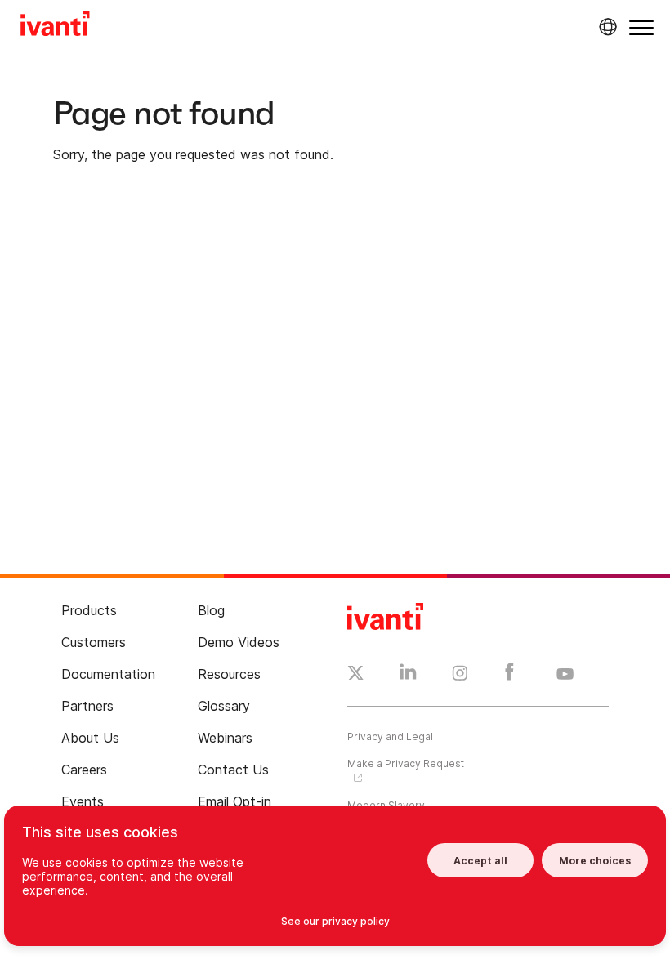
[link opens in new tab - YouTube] (565, 675)
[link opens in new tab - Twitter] (355, 675)
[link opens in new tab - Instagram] (460, 675)
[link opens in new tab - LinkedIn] (408, 675)
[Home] (55, 26)
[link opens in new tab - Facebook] (509, 675)
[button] (641, 27)
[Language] (605, 27)
